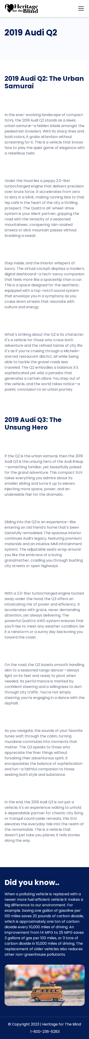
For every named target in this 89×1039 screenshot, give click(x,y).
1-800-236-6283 (44, 1031)
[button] (80, 8)
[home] (22, 8)
